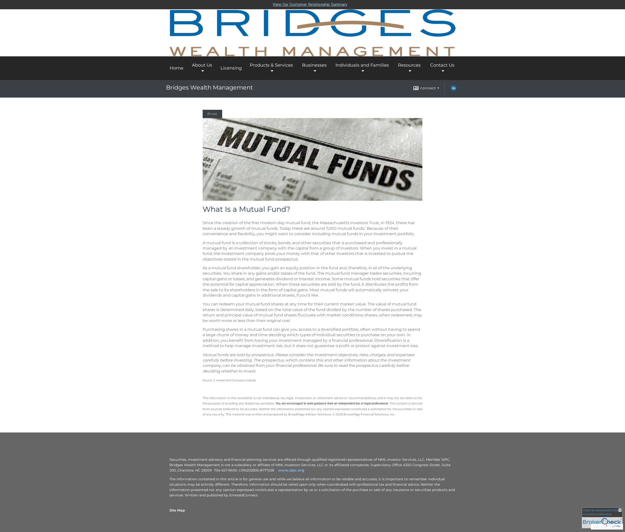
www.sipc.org (291, 470)
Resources (409, 65)
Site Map (177, 510)
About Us (202, 65)
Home (176, 68)
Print (212, 114)
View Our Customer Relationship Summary (310, 4)
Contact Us (442, 65)
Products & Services (271, 65)
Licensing (231, 68)
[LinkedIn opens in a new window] (454, 90)
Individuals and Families (362, 65)
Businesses (314, 65)
